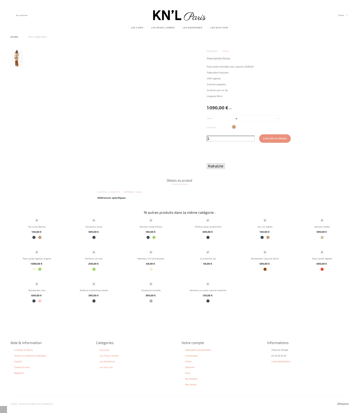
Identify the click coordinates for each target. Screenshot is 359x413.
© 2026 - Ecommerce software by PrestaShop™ (32, 404)
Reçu (187, 373)
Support (18, 361)
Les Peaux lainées (163, 28)
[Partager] (207, 161)
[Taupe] (322, 237)
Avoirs (188, 361)
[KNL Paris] (179, 15)
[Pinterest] (219, 161)
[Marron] (265, 269)
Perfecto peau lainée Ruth (208, 226)
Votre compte (193, 342)
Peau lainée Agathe (322, 258)
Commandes (191, 355)
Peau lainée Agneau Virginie (37, 258)
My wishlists (191, 378)
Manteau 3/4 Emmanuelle (151, 258)
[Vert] (154, 237)
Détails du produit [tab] (179, 180)
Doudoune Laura (94, 226)
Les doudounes (192, 28)
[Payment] (342, 403)
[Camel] (40, 237)
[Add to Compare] (215, 149)
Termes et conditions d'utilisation (30, 355)
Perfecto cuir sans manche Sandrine (208, 290)
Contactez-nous (22, 367)
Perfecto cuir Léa (94, 258)
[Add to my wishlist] (208, 149)
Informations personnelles (198, 350)
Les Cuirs (137, 28)
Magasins (19, 373)
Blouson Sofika (322, 226)
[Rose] (40, 301)
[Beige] (34, 269)
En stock (102, 192)
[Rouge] (322, 269)
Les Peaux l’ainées (109, 355)
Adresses (190, 367)
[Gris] (151, 301)
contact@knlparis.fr (280, 361)
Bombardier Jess (37, 290)
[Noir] (34, 237)
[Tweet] (213, 161)
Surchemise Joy (208, 258)
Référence (129, 192)
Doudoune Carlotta (151, 290)
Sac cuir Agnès (265, 226)
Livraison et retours (23, 350)
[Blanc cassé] (151, 269)
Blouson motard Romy (151, 226)
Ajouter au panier (275, 138)
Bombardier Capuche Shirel (265, 258)
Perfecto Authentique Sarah (94, 290)
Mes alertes (191, 384)
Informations (278, 342)
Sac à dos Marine (37, 226)
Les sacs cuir (219, 28)
